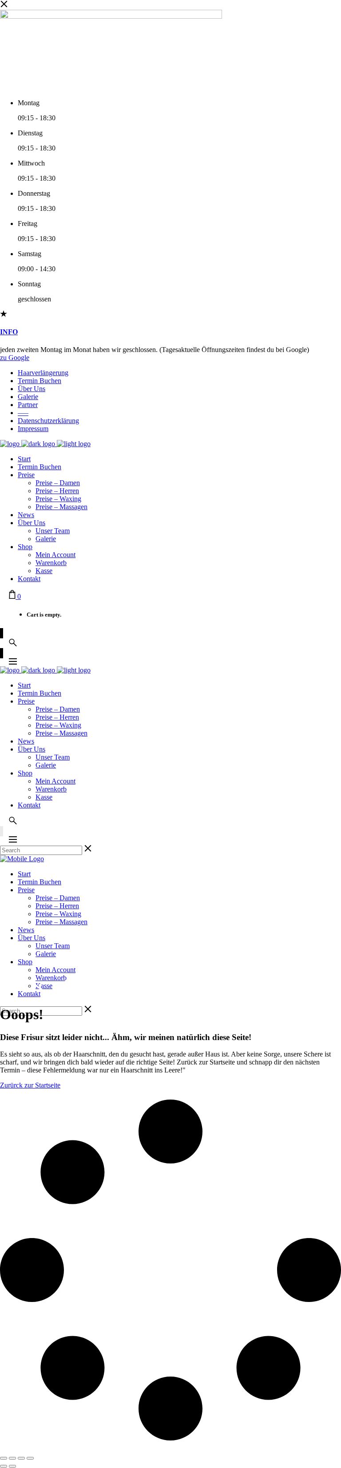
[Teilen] (21, 1458)
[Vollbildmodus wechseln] (12, 1458)
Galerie (28, 396)
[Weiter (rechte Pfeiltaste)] (12, 1466)
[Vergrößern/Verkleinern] (3, 1458)
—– (23, 412)
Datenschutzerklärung (48, 420)
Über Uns (31, 388)
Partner (28, 404)
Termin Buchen (39, 380)
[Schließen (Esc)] (30, 1458)
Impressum (33, 428)
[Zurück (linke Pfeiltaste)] (3, 1466)
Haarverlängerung (43, 372)
